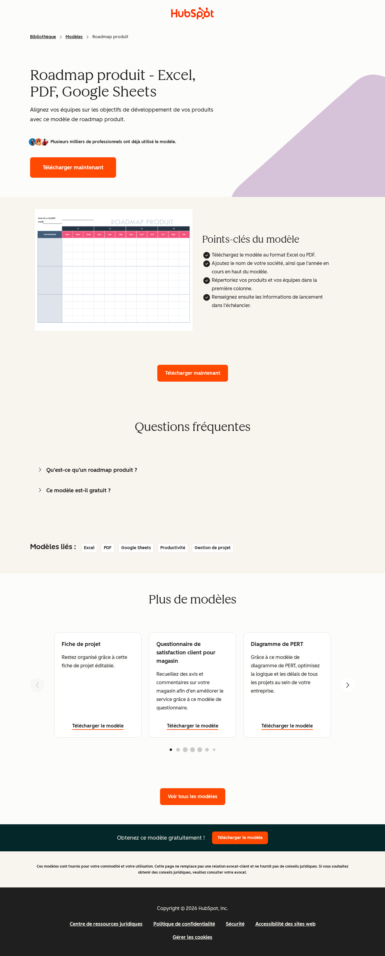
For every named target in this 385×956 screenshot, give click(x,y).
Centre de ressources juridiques (106, 924)
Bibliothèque (43, 36)
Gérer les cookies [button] (192, 937)
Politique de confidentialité (184, 924)
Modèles (74, 36)
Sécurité (235, 924)
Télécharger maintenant (73, 167)
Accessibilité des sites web (285, 924)
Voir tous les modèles (192, 796)
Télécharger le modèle (98, 726)
